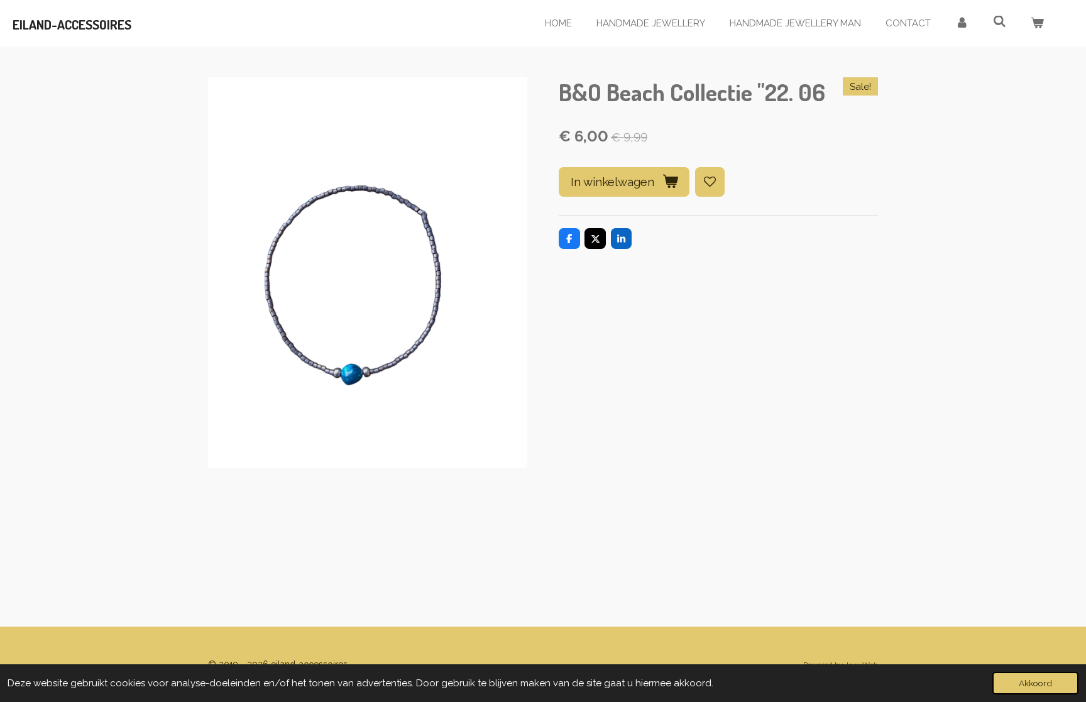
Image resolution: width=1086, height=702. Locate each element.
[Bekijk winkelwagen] (1037, 23)
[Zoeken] (999, 22)
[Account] (962, 23)
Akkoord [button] (1035, 683)
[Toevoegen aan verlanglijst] (710, 182)
